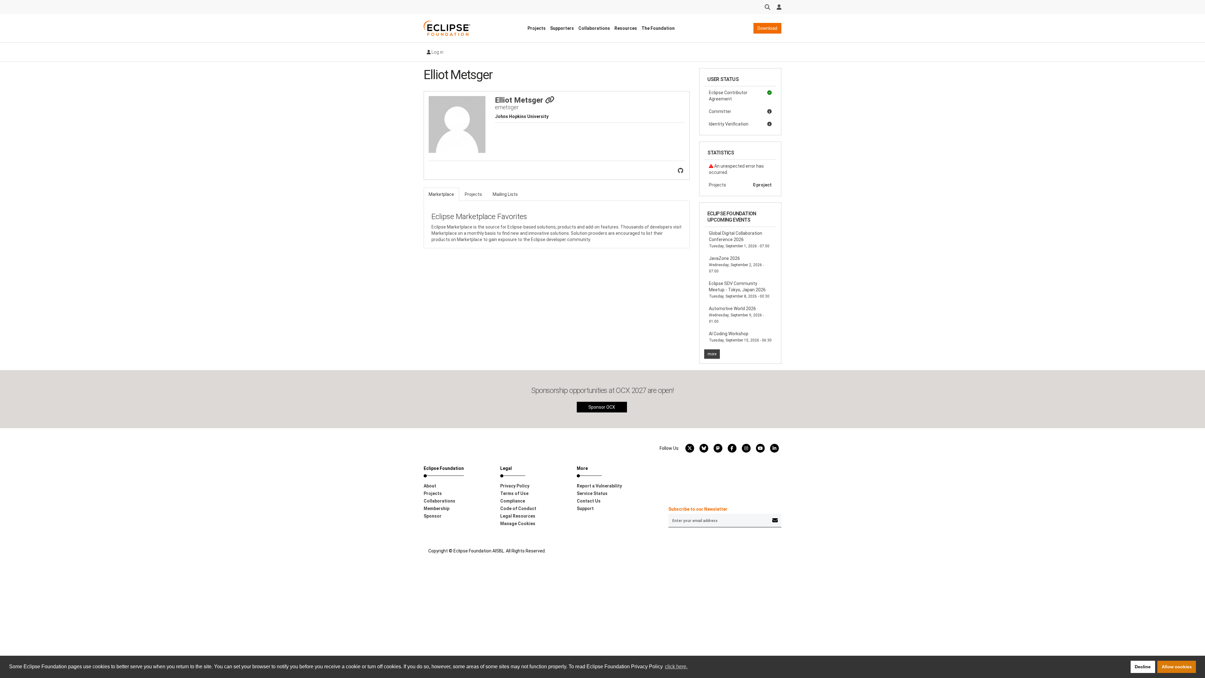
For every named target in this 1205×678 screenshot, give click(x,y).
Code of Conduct (518, 508)
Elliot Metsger (520, 100)
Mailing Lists (505, 194)
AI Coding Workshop (740, 336)
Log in (437, 52)
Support (585, 508)
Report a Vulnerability (599, 485)
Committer (720, 111)
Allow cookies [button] (1177, 666)
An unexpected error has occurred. (736, 169)
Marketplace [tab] (441, 194)
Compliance (512, 500)
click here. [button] (676, 666)
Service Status (592, 493)
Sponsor (433, 516)
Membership (436, 508)
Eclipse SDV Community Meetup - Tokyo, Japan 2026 (739, 290)
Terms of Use (514, 493)
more (712, 354)
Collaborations (594, 28)
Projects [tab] (473, 194)
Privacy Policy (514, 485)
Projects (537, 28)
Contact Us (589, 500)
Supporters (562, 28)
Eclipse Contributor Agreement (728, 95)
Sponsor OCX (601, 407)
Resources (625, 28)
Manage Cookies (517, 523)
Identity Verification (728, 123)
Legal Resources (517, 516)
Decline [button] (1143, 666)
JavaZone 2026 (736, 264)
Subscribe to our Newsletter (697, 509)
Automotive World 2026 (736, 315)
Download (767, 28)
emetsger (507, 107)
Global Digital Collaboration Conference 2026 (739, 239)
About (430, 485)
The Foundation (658, 28)
